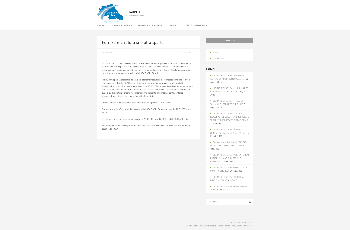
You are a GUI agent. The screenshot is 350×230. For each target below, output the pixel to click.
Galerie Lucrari (229, 40)
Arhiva (215, 52)
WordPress (248, 225)
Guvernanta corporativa (150, 25)
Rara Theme (224, 225)
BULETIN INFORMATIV (196, 25)
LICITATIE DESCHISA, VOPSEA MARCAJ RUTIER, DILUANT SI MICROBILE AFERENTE (229, 158)
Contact (174, 25)
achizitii (108, 52)
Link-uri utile (218, 58)
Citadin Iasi (134, 12)
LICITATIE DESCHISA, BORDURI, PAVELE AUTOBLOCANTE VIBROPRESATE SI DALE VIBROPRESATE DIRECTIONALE (229, 116)
